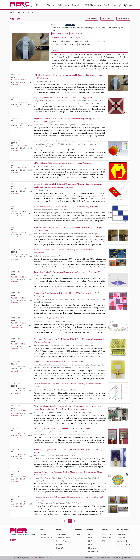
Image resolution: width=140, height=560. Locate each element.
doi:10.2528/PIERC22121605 (21, 325)
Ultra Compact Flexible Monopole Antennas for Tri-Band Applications (62, 428)
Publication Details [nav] (63, 537)
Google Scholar (84, 44)
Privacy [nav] (105, 529)
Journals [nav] (75, 5)
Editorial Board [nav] (61, 541)
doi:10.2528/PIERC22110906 (21, 435)
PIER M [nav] (89, 544)
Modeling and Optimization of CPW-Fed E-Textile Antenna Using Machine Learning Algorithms (68, 451)
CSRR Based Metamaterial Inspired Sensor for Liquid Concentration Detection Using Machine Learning (89, 29)
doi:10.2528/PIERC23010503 (21, 504)
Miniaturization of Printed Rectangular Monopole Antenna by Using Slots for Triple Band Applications (68, 229)
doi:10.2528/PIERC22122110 (21, 148)
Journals (22, 12)
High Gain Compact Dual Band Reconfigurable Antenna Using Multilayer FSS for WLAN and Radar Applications (66, 120)
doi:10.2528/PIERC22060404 (21, 125)
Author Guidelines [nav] (123, 544)
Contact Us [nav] (60, 548)
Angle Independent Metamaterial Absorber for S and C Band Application (63, 97)
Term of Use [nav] (106, 537)
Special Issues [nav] (44, 534)
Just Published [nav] (122, 541)
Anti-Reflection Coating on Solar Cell (49, 318)
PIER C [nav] (89, 541)
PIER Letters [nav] (91, 548)
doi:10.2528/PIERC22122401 (21, 234)
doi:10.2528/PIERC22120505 (21, 257)
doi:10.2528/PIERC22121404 (21, 479)
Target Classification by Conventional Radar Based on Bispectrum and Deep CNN (67, 272)
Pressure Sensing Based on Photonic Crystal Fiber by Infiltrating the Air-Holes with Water (67, 385)
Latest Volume (91, 19)
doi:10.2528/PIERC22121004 (21, 213)
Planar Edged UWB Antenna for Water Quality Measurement (58, 361)
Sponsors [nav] (59, 544)
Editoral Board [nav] (122, 537)
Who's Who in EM (45, 558)
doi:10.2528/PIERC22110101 (64, 44)
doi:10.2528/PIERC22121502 (21, 300)
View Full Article (76, 33)
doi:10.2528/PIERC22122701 (21, 368)
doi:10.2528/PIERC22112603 (21, 346)
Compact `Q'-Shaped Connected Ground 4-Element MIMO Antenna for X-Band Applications (66, 295)
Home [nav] (39, 5)
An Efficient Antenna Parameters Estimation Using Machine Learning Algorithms (66, 206)
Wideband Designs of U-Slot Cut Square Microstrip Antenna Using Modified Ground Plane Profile (68, 499)
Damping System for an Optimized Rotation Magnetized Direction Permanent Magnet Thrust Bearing (68, 474)
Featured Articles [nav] (46, 537)
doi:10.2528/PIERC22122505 (21, 456)
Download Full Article (60, 33)
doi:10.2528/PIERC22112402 (21, 413)
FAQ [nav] (103, 541)
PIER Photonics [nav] (92, 5)
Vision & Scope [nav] (122, 534)
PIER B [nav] (89, 537)
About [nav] (49, 5)
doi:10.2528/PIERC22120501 (21, 104)
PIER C (31, 12)
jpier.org (34, 558)
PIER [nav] (88, 534)
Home (15, 12)
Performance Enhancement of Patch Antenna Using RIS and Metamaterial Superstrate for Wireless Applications (69, 341)
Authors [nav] (77, 534)
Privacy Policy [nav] (107, 534)
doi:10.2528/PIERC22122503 (21, 390)
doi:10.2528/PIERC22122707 (21, 170)
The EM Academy (15, 558)
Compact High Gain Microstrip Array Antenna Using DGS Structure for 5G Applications (69, 141)
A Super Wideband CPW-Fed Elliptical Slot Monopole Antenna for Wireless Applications (64, 251)
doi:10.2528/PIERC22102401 (21, 279)
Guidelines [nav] (62, 5)
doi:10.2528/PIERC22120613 (21, 191)
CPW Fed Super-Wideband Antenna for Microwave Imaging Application (63, 163)
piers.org (26, 558)
